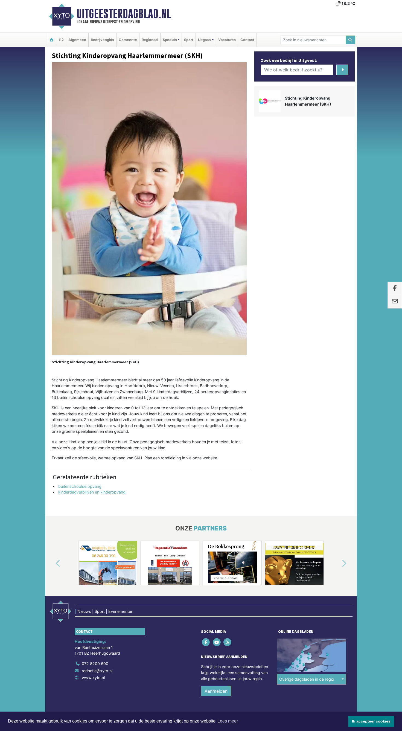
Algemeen (77, 40)
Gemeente (128, 40)
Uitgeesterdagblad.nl (124, 14)
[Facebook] (206, 642)
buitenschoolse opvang (79, 486)
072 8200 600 (95, 663)
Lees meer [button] (227, 721)
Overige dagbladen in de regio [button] (306, 679)
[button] (51, 564)
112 (61, 40)
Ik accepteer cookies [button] (371, 721)
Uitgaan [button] (204, 40)
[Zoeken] (351, 40)
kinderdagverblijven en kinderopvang (92, 492)
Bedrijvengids (102, 40)
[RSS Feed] (227, 642)
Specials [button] (170, 40)
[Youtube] (217, 642)
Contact (247, 40)
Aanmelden (216, 691)
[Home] (51, 40)
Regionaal (150, 40)
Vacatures (227, 40)
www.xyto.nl (93, 677)
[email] (395, 301)
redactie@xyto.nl (97, 670)
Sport (188, 40)
